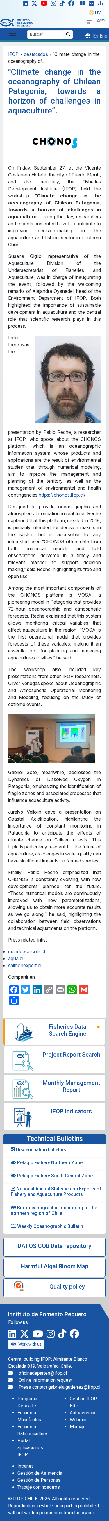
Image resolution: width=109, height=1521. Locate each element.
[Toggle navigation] (13, 35)
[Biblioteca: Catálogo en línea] (83, 4)
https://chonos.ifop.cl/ (62, 495)
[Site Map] (102, 4)
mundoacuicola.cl (26, 951)
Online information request (45, 1380)
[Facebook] (73, 4)
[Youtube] (45, 4)
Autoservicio (82, 1412)
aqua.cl (15, 958)
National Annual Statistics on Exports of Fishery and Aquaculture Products (56, 1191)
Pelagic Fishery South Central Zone (54, 1175)
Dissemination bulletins (40, 1149)
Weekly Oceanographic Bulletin (49, 1226)
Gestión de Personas (38, 1480)
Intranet (25, 1466)
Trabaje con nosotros (38, 1487)
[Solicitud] (93, 4)
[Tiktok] (63, 4)
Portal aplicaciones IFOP (30, 1447)
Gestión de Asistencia (39, 1473)
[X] (35, 4)
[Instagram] (54, 4)
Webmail (78, 1419)
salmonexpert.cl (24, 965)
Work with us (30, 1344)
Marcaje (78, 1426)
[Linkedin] (24, 4)
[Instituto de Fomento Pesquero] (16, 22)
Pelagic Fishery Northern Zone (49, 1162)
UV (98, 12)
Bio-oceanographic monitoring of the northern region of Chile (54, 1210)
